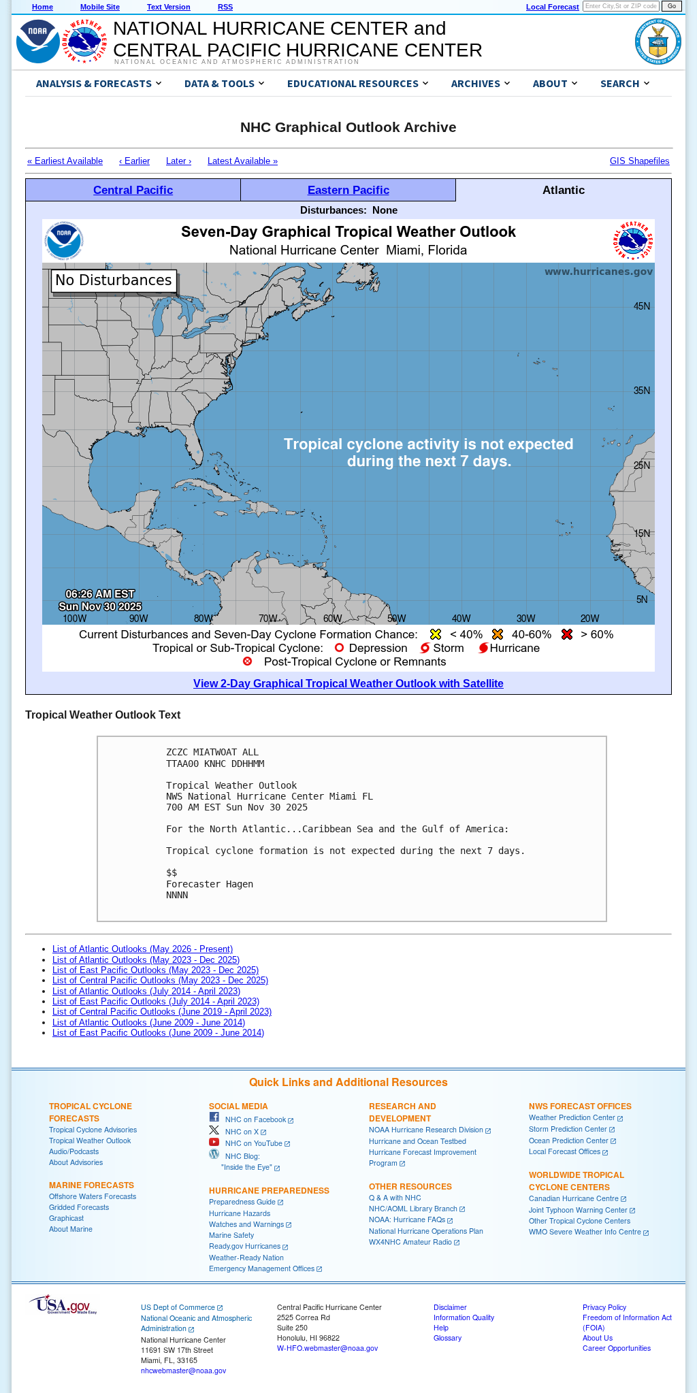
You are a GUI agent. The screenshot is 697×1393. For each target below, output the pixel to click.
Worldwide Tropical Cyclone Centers (576, 1180)
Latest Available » (243, 161)
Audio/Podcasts (74, 1151)
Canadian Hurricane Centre (574, 1198)
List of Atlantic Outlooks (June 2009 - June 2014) (148, 1022)
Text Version (169, 7)
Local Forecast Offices (564, 1151)
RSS (225, 7)
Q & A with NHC (395, 1197)
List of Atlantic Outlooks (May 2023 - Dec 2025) (146, 960)
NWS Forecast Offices (580, 1106)
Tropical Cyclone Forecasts (90, 1112)
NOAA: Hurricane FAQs (407, 1219)
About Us (598, 1337)
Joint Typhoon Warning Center (578, 1209)
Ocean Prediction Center (569, 1140)
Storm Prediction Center (568, 1129)
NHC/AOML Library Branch (413, 1208)
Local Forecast (552, 7)
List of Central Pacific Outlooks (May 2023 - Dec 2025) (160, 980)
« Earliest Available (65, 161)
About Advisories (76, 1162)
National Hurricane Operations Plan (426, 1231)
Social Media (238, 1106)
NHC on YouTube (250, 1143)
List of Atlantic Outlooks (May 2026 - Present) (142, 949)
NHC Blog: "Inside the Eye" (240, 1161)
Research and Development (402, 1112)
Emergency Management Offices (261, 1268)
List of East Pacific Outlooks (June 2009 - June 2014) (158, 1033)
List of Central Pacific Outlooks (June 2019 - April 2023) (162, 1011)
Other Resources (410, 1186)
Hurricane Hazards (239, 1213)
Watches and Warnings (246, 1224)
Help (441, 1327)
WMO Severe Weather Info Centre (585, 1231)
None (385, 210)
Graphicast (66, 1218)
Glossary (447, 1337)
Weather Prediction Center (572, 1117)
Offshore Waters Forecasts (92, 1196)
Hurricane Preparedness (269, 1190)
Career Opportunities (617, 1348)
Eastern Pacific (348, 190)
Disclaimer (450, 1307)
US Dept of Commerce (178, 1307)
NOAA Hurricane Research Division (426, 1129)
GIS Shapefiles (640, 161)
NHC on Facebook (252, 1119)
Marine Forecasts (91, 1185)
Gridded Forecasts (79, 1207)
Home (42, 7)
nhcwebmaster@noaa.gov (183, 1370)
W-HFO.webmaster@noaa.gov (327, 1348)
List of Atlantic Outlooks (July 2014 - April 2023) (146, 991)
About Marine (71, 1229)
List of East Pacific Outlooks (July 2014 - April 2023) (155, 1001)
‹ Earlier (134, 161)
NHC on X (239, 1131)
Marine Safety (231, 1235)
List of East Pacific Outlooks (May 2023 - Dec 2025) (155, 970)
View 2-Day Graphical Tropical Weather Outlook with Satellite (348, 683)
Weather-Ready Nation (246, 1257)
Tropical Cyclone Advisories (93, 1129)
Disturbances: (333, 210)
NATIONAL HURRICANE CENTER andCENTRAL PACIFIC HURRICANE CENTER (298, 39)
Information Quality (464, 1317)
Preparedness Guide (242, 1201)
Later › (178, 161)
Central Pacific (133, 190)
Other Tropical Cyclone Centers (579, 1220)
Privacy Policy (604, 1307)
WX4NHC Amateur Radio (410, 1241)
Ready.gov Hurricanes (244, 1246)
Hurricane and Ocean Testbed (417, 1141)
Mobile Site (100, 7)
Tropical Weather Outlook (90, 1140)
